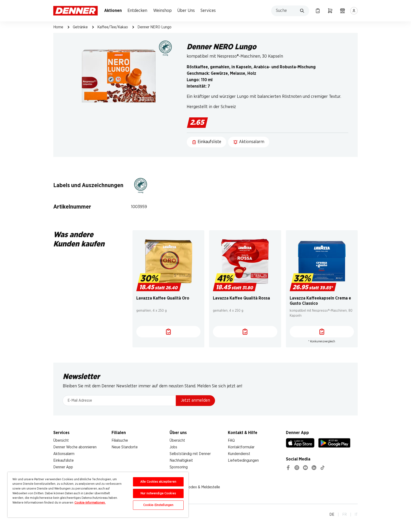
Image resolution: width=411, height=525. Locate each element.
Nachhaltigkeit (181, 460)
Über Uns (186, 11)
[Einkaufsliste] (318, 11)
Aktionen (113, 11)
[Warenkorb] (330, 11)
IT (356, 514)
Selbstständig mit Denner (190, 454)
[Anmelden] (354, 11)
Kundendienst (239, 454)
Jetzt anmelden (195, 400)
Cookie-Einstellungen (158, 505)
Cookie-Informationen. (90, 502)
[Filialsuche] (342, 11)
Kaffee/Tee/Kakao (112, 27)
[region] (98, 494)
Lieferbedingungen (243, 460)
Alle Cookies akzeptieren (158, 481)
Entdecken (137, 11)
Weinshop (162, 11)
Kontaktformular (241, 447)
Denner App (63, 467)
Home (58, 27)
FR (344, 514)
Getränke (80, 27)
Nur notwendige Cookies (158, 493)
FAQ (231, 440)
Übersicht (61, 440)
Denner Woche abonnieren (75, 447)
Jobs (173, 447)
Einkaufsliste (63, 460)
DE (331, 514)
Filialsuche (120, 440)
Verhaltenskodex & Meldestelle (195, 487)
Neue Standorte (125, 447)
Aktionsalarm (63, 454)
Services (208, 11)
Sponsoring (179, 467)
